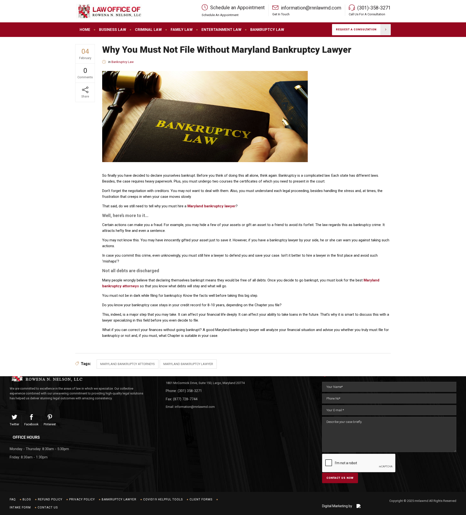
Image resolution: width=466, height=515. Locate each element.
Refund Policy (50, 499)
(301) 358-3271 (190, 391)
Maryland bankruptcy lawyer (211, 206)
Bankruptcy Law (122, 62)
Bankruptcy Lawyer (119, 499)
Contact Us (48, 507)
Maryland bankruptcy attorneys (127, 364)
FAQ (13, 499)
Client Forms (201, 499)
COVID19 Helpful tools (163, 499)
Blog (27, 499)
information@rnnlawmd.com (195, 407)
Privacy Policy (82, 499)
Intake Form (20, 507)
